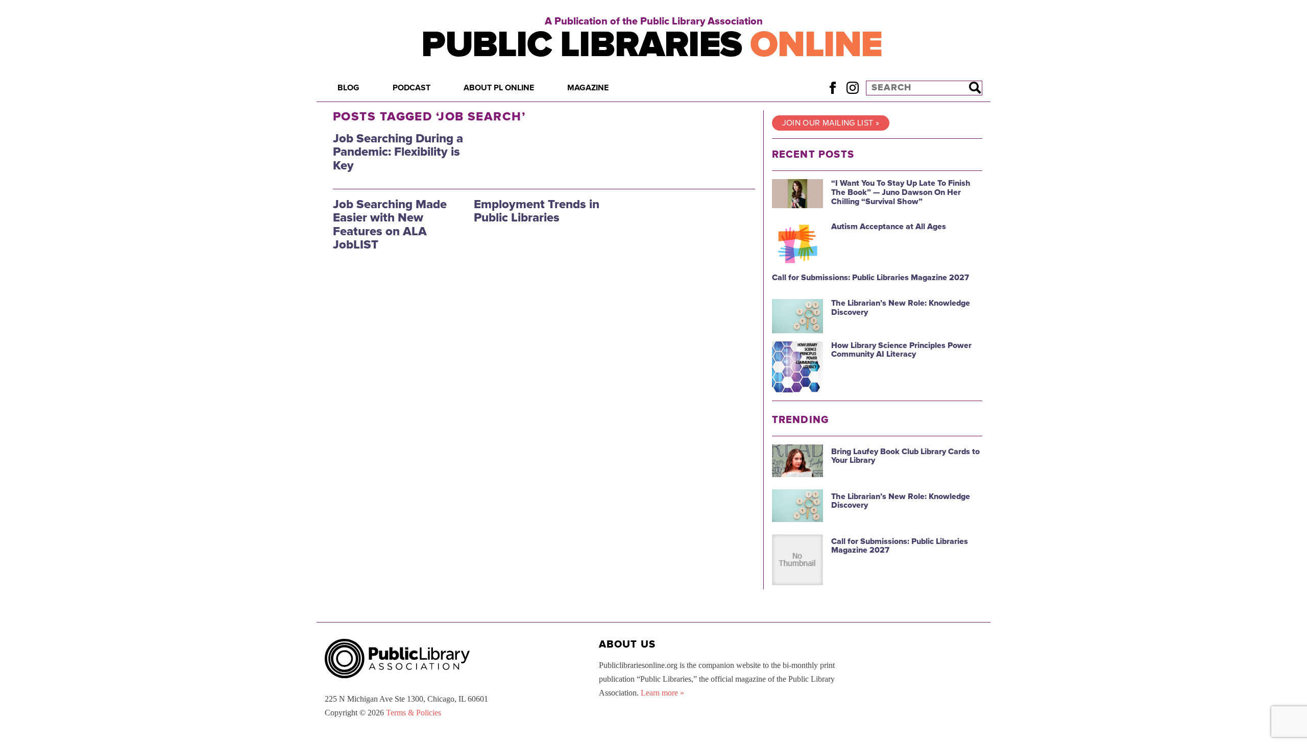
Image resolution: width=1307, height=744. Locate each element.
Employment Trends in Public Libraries (536, 211)
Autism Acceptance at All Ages (888, 226)
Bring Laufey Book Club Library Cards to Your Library (905, 456)
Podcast (411, 88)
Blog (348, 88)
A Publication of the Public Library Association (654, 21)
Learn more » (662, 692)
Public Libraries (651, 44)
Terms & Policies (413, 712)
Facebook (832, 87)
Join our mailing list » (830, 123)
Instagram (852, 87)
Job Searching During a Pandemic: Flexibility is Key (398, 152)
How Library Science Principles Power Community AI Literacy (901, 350)
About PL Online (499, 88)
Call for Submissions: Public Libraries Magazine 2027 (870, 277)
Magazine (588, 88)
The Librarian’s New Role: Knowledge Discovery (900, 307)
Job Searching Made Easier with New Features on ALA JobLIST (390, 224)
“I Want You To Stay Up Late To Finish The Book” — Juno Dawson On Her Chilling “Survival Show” (901, 192)
